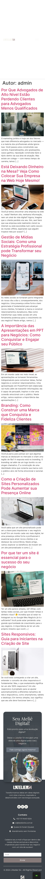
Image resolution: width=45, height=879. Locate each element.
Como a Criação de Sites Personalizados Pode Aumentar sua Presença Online (20, 486)
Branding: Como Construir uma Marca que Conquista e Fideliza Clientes (20, 412)
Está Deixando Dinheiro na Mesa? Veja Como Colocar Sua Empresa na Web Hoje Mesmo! (22, 173)
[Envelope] (19, 807)
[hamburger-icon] (37, 39)
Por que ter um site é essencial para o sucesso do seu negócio (20, 560)
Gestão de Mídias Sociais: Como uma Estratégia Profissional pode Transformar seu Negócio (21, 246)
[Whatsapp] (26, 807)
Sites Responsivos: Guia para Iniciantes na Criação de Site (22, 639)
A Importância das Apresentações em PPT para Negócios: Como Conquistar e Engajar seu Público (22, 334)
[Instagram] (22, 807)
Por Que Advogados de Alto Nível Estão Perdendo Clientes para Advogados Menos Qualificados (22, 99)
